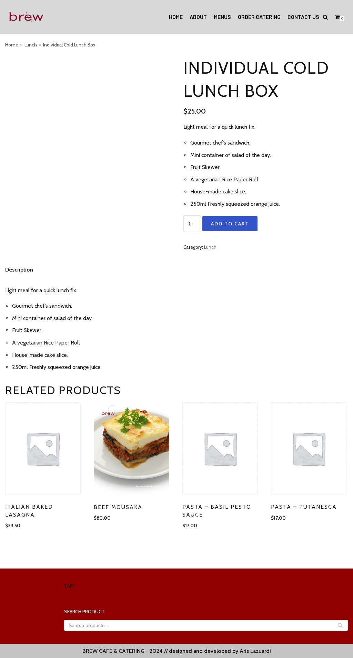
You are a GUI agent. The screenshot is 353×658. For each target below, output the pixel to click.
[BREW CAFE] (26, 17)
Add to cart (230, 224)
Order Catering (259, 16)
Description (19, 269)
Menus (222, 16)
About (198, 16)
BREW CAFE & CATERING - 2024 (122, 651)
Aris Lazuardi (255, 651)
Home (176, 16)
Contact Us (303, 16)
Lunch (30, 44)
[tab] (19, 270)
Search (340, 626)
